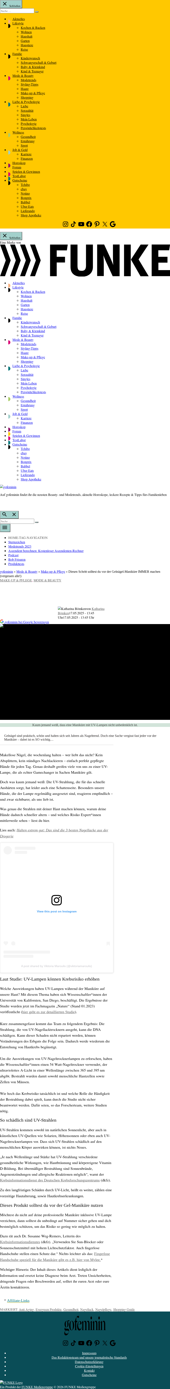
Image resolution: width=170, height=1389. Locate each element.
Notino (25, 193)
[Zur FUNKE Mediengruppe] (85, 275)
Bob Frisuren (17, 559)
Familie (17, 54)
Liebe (24, 106)
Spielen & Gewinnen (26, 171)
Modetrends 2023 (19, 546)
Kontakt (89, 1370)
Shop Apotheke (31, 215)
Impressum (89, 1353)
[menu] (5, 528)
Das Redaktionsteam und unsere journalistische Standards (89, 1357)
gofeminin (6, 571)
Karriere (26, 154)
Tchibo (25, 184)
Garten (25, 40)
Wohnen (26, 32)
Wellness (18, 132)
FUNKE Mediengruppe (37, 1387)
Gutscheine (19, 180)
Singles (25, 115)
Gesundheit (28, 136)
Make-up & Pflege (33, 93)
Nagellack (87, 1309)
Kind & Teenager (32, 71)
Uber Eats (27, 206)
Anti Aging (26, 1309)
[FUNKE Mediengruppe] (11, 1382)
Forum (16, 167)
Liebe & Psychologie (26, 102)
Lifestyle (18, 23)
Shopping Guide (124, 1309)
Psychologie (28, 123)
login (2, 503)
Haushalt (26, 36)
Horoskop (19, 163)
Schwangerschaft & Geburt (38, 62)
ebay (24, 189)
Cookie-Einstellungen (89, 1366)
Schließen (15, 6)
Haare (25, 88)
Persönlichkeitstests (33, 128)
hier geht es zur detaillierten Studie (48, 1012)
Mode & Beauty (23, 75)
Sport (24, 145)
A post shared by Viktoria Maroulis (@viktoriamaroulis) (56, 966)
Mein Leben (29, 119)
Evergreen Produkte (49, 1309)
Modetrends (28, 80)
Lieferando (28, 211)
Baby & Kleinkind (33, 67)
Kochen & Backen (33, 27)
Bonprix (26, 197)
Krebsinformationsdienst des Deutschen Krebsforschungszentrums (50, 1180)
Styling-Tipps (29, 84)
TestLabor (19, 176)
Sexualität (27, 110)
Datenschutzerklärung (89, 1361)
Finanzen (27, 158)
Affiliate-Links (18, 1300)
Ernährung (28, 141)
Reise (24, 49)
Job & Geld (20, 150)
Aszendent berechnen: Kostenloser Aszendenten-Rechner (46, 550)
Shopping (27, 97)
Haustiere (27, 45)
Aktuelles (18, 19)
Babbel (25, 202)
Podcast (13, 555)
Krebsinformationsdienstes (20, 1242)
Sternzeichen (16, 542)
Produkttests (16, 564)
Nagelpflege (103, 1309)
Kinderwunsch (30, 58)
